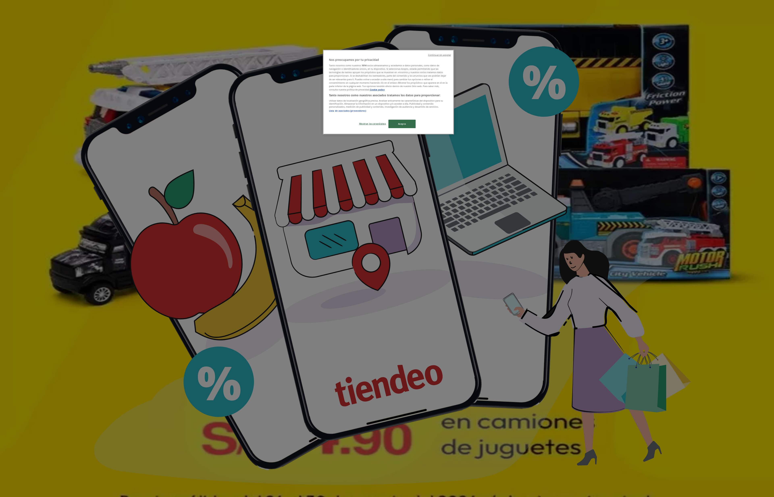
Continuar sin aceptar (439, 55)
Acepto (402, 123)
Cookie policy (377, 89)
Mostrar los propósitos (372, 123)
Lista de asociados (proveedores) (347, 110)
